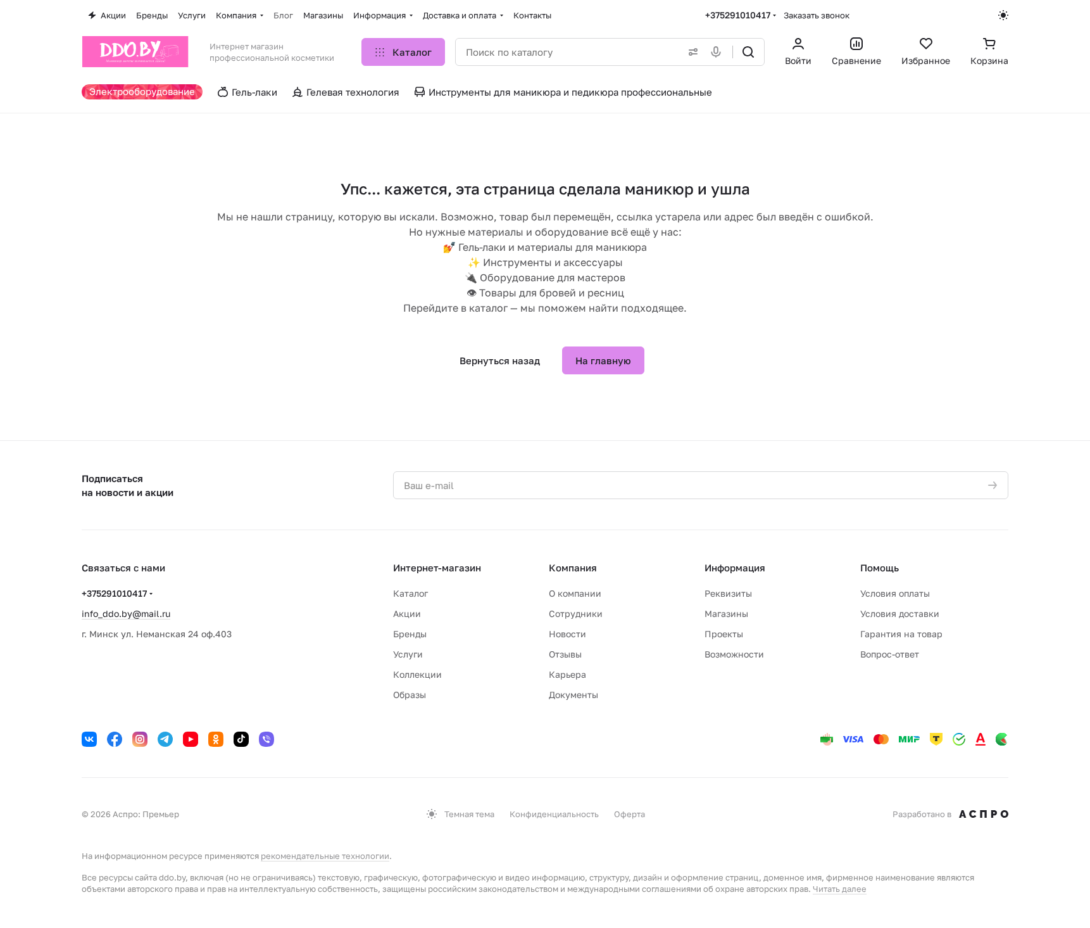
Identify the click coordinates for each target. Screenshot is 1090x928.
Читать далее (840, 889)
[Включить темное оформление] (1003, 15)
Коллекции (417, 674)
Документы (573, 694)
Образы (409, 694)
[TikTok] (241, 739)
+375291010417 (737, 15)
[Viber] (266, 739)
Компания (573, 567)
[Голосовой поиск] (718, 52)
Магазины (726, 613)
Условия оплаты (895, 593)
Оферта (629, 814)
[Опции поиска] (691, 52)
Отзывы (565, 654)
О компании (575, 593)
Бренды (410, 633)
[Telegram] (165, 739)
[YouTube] (190, 739)
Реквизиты (728, 593)
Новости (567, 633)
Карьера (567, 674)
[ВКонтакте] (89, 739)
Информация (735, 567)
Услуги (408, 654)
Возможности (734, 654)
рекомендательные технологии (325, 856)
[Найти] (748, 52)
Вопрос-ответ (889, 654)
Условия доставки (899, 613)
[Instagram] (139, 739)
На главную (603, 360)
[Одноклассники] (215, 739)
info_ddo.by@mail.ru (126, 613)
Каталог (410, 593)
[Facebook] (114, 739)
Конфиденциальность (554, 814)
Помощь (879, 567)
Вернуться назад (500, 360)
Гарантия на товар (901, 633)
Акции (407, 613)
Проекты (724, 633)
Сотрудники (576, 613)
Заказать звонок (816, 15)
